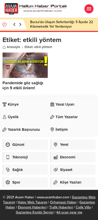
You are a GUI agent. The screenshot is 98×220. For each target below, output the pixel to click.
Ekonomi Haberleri (32, 207)
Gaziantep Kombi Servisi (35, 212)
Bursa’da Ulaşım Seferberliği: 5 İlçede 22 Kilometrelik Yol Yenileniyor (61, 24)
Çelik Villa (83, 207)
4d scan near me (69, 212)
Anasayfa (13, 47)
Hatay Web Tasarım (32, 202)
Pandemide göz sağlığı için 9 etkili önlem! (23, 85)
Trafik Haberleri (61, 207)
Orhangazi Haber (63, 202)
